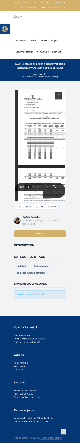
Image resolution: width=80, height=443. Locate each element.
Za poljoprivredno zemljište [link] (31, 273)
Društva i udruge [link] (24, 52)
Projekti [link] (54, 40)
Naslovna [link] (20, 40)
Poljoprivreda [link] (41, 266)
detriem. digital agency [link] (50, 438)
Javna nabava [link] (28, 7)
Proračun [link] (41, 2)
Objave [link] (43, 40)
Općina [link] (32, 40)
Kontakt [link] (56, 52)
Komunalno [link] (43, 52)
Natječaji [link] (58, 2)
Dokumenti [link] (22, 2)
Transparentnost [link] (53, 7)
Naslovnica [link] (37, 74)
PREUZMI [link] (40, 234)
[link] (5, 29)
